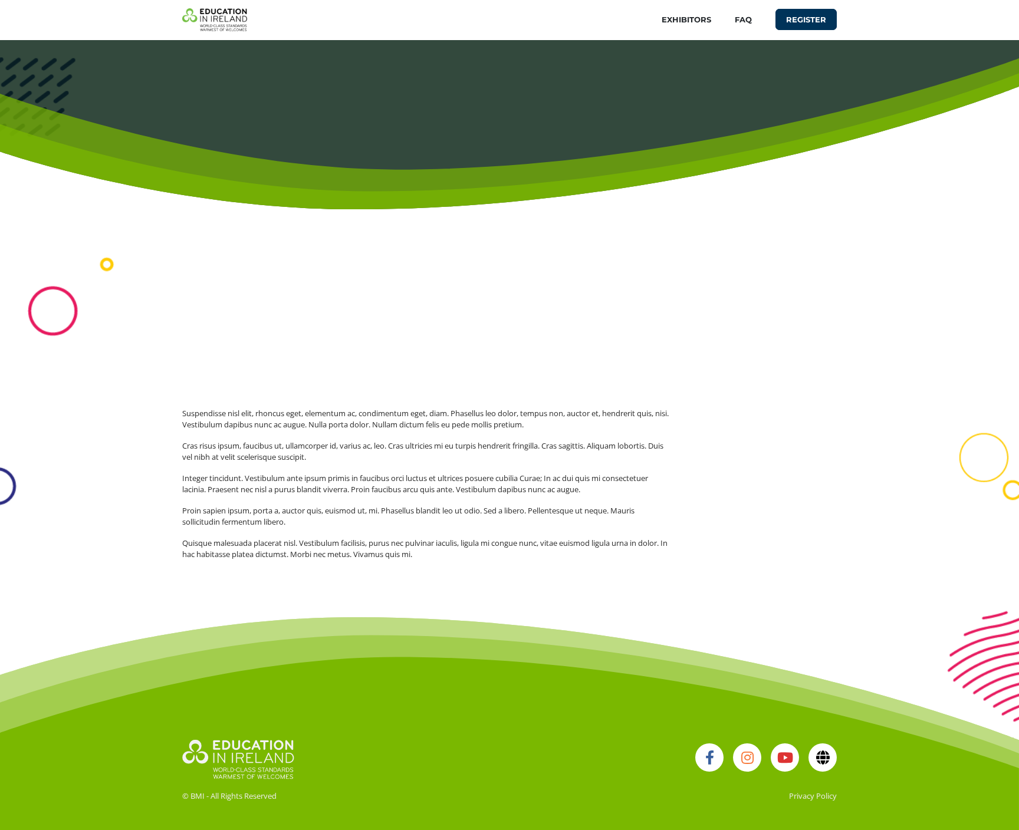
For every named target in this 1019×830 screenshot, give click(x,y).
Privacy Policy (813, 796)
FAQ (743, 19)
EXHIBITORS (686, 19)
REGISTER (806, 19)
